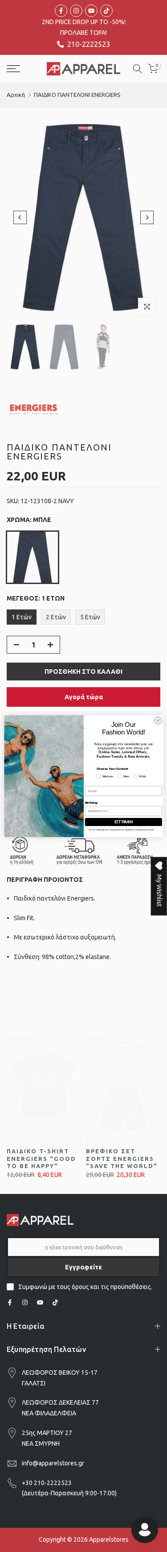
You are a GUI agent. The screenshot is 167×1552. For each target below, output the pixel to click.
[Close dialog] (158, 720)
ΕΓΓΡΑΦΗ (123, 821)
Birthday (91, 802)
